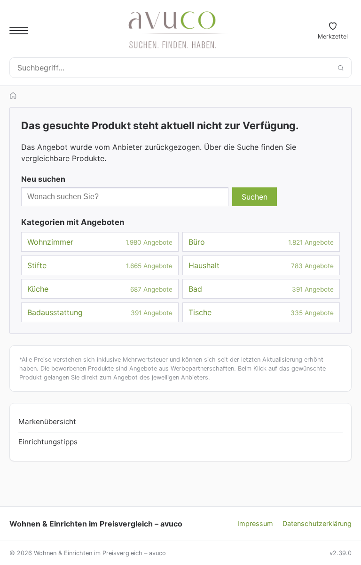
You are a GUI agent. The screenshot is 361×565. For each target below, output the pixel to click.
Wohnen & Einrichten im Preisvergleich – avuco (95, 523)
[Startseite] (13, 95)
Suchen (254, 196)
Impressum (255, 523)
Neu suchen (43, 179)
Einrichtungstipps (48, 441)
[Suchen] (340, 67)
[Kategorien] (18, 30)
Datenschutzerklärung (317, 523)
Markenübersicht (47, 421)
